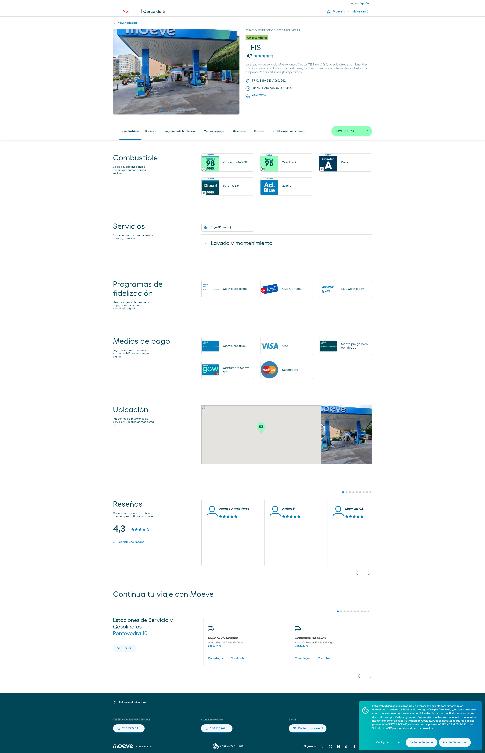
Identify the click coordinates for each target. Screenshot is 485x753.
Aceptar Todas (451, 742)
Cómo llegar (215, 658)
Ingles (354, 3)
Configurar (382, 742)
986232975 (301, 646)
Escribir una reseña (131, 542)
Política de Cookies (419, 721)
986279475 (214, 646)
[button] (261, 428)
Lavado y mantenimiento (241, 243)
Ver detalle (238, 658)
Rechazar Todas (419, 742)
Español (364, 3)
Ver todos (124, 648)
